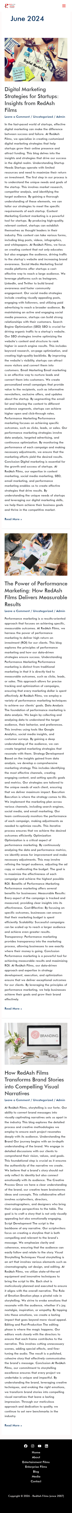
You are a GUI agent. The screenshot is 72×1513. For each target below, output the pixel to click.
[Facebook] (25, 1446)
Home (36, 1452)
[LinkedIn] (46, 1446)
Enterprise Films (36, 1467)
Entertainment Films (36, 1462)
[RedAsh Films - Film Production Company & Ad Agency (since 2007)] (9, 5)
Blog (36, 1471)
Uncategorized (43, 116)
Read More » (13, 519)
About (36, 1457)
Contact (36, 1481)
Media (36, 1476)
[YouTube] (39, 1446)
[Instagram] (32, 1446)
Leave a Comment (17, 116)
